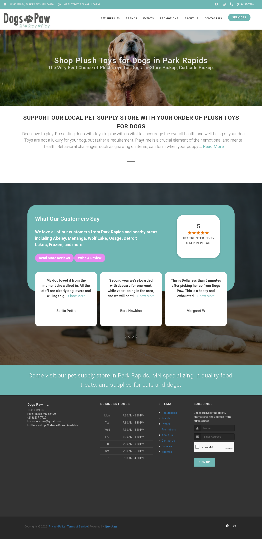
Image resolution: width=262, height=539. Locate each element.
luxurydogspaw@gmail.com (44, 421)
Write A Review (89, 258)
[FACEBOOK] (216, 4)
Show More (81, 296)
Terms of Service (77, 526)
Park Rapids (112, 232)
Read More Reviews (54, 258)
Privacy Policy (57, 526)
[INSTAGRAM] (224, 4)
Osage (115, 238)
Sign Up (204, 462)
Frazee (55, 244)
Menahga (77, 238)
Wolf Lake (97, 238)
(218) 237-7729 (36, 417)
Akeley (59, 238)
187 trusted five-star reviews (198, 240)
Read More (213, 146)
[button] (126, 336)
